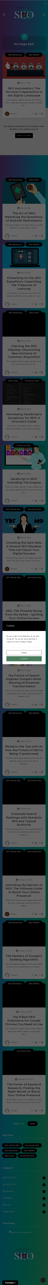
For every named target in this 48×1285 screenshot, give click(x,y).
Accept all (24, 658)
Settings (24, 652)
